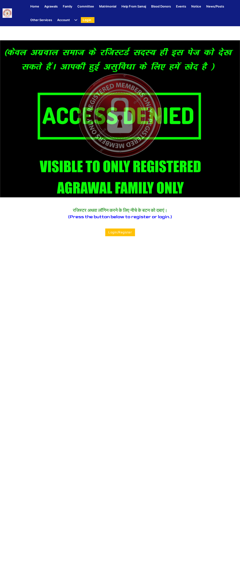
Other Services (41, 20)
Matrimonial (107, 6)
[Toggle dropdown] (75, 20)
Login (87, 20)
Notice (196, 6)
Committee (85, 6)
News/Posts (215, 6)
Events (181, 6)
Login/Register (120, 232)
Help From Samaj (133, 6)
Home (34, 6)
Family (67, 6)
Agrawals (51, 6)
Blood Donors (161, 6)
